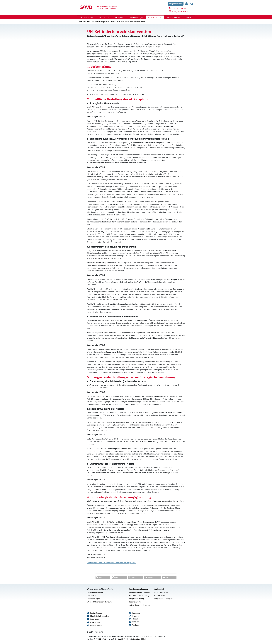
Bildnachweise (96, 625)
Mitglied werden (175, 3)
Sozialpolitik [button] (120, 17)
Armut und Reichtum (162, 592)
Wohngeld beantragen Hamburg (99, 602)
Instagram (136, 616)
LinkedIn (135, 622)
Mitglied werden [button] (173, 17)
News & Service (92, 22)
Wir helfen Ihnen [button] (86, 17)
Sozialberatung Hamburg (138, 589)
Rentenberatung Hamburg (139, 595)
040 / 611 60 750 (120, 639)
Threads (135, 619)
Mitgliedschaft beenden (99, 616)
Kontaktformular (96, 613)
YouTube (135, 625)
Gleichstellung (160, 595)
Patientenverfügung (136, 602)
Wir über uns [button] (104, 17)
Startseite (82, 22)
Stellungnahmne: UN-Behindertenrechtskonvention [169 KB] (112, 563)
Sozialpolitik (159, 589)
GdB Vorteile (92, 595)
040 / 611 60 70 (179, 8)
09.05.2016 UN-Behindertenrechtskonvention (131, 22)
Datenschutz (95, 622)
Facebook (136, 613)
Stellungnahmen (103, 22)
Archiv (113, 22)
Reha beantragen (93, 598)
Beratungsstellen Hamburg (139, 592)
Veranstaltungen (136, 17)
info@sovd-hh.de (180, 11)
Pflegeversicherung (136, 598)
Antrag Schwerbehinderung (139, 605)
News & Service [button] (154, 17)
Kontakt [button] (189, 17)
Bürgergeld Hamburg (95, 592)
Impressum (94, 619)
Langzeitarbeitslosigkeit (163, 598)
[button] (103, 577)
